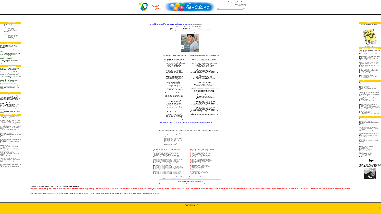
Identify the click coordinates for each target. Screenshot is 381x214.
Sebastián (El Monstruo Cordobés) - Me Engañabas (167, 173)
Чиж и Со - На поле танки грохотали (370, 106)
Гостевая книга (8, 40)
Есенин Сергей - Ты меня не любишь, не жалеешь (8, 144)
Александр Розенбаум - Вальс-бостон (370, 94)
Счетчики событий (9, 38)
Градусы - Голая (364, 87)
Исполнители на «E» (175, 32)
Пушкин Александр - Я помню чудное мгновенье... (8, 162)
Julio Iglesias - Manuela (160, 150)
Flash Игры (7, 31)
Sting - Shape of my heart (197, 154)
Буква (171, 28)
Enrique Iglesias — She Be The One (173, 140)
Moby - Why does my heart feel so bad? (201, 159)
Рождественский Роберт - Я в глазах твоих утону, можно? (10, 121)
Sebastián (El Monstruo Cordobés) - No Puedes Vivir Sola (169, 168)
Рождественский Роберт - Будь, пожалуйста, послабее (9, 132)
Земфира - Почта (364, 148)
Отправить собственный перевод (10, 50)
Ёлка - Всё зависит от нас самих (368, 88)
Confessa (14, 73)
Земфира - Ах (363, 147)
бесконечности (4, 85)
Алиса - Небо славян (366, 105)
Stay (11, 74)
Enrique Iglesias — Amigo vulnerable (173, 138)
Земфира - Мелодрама (366, 149)
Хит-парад (10, 28)
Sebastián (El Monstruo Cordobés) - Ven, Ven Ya (166, 158)
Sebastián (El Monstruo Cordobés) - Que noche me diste (168, 166)
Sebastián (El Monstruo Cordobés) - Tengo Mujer (166, 160)
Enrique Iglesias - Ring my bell (199, 171)
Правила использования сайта (374, 207)
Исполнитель (186, 28)
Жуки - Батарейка (364, 86)
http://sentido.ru (88, 189)
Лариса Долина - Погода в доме (369, 104)
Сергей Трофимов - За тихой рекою (370, 113)
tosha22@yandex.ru (370, 46)
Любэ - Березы (364, 99)
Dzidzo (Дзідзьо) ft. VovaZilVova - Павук (201, 153)
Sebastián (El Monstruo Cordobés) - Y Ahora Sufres (166, 155)
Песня (198, 28)
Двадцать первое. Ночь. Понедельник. (9, 81)
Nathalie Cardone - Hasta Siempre (163, 170)
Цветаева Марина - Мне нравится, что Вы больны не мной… (10, 140)
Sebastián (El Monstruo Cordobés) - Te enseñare (167, 161)
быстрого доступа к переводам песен (190, 134)
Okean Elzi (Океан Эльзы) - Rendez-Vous (201, 160)
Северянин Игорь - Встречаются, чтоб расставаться (9, 167)
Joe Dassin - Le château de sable (163, 165)
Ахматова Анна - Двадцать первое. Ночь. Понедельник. (9, 142)
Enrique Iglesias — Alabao (170, 139)
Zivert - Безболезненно (366, 154)
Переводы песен (12, 30)
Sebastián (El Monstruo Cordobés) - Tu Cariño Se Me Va (168, 159)
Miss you (194, 32)
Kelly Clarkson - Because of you (199, 162)
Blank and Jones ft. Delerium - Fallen (201, 161)
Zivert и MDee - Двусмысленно (368, 156)
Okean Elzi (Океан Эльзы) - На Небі (200, 152)
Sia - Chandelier (196, 173)
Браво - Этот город (365, 111)
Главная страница (8, 24)
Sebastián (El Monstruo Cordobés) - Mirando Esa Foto (168, 172)
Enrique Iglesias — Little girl (171, 143)
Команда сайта (8, 25)
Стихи (5, 32)
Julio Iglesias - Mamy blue (198, 170)
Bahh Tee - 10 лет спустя (366, 91)
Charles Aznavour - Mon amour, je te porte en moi (166, 153)
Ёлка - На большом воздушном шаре (370, 107)
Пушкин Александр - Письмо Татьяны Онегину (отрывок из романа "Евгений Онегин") (10, 127)
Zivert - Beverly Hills (365, 155)
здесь (1, 63)
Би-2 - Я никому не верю (366, 146)
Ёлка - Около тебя (365, 112)
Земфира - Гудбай (365, 150)
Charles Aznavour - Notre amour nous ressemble (166, 152)
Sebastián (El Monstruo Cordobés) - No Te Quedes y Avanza (169, 167)
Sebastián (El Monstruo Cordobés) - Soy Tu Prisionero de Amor (170, 162)
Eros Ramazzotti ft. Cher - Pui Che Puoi (201, 158)
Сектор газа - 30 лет (365, 95)
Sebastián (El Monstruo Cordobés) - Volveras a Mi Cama (168, 156)
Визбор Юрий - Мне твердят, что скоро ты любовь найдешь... (9, 151)
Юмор (5, 34)
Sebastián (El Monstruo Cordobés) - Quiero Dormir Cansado (169, 164)
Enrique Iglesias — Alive (170, 144)
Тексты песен (11, 29)
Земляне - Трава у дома (367, 103)
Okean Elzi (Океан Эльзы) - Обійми (200, 150)
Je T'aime (7, 74)
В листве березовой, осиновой (8, 78)
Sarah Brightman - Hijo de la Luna (200, 165)
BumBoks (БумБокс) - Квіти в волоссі (200, 155)
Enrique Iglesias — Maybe (170, 141)
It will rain (15, 74)
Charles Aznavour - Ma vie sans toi (162, 154)
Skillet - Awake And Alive (198, 167)
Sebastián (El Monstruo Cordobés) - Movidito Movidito (168, 171)
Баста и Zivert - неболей (366, 152)
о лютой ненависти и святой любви (10, 85)
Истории (10, 37)
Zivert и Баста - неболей (366, 153)
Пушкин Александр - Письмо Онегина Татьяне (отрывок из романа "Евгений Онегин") (10, 124)
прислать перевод (197, 24)
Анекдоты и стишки (13, 35)
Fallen (14, 71)
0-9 (177, 26)
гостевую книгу (368, 25)
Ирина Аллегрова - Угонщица (367, 89)
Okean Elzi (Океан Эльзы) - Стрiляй (200, 156)
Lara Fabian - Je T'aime (197, 168)
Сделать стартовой (241, 5)
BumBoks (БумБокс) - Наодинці (200, 172)
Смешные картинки (13, 36)
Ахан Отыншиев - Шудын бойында (201, 166)
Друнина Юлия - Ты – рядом (9, 158)
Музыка (6, 27)
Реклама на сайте (377, 208)
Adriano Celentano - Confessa (199, 164)
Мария (195, 56)
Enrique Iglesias (186, 32)
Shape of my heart (7, 73)
